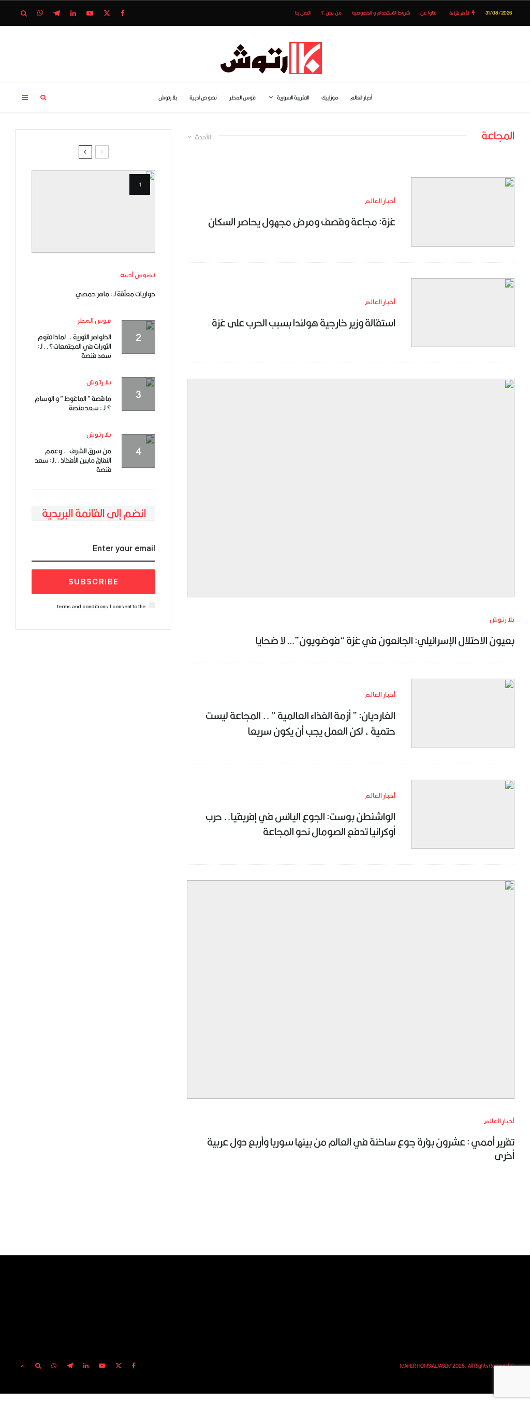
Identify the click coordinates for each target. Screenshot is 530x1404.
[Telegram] (56, 13)
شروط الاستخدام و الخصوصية (381, 12)
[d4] (350, 989)
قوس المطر (242, 97)
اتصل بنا (303, 12)
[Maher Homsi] (93, 211)
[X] (106, 13)
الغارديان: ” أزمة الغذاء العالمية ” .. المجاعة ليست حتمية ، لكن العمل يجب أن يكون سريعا (300, 723)
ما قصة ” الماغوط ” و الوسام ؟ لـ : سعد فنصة (73, 403)
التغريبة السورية (293, 97)
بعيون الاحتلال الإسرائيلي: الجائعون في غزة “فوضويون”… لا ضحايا (385, 640)
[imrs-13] (462, 814)
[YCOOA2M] (350, 488)
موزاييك (329, 97)
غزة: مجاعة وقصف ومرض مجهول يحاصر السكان (301, 221)
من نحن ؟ (331, 12)
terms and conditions (82, 606)
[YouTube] (89, 13)
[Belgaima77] (462, 313)
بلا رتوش (167, 97)
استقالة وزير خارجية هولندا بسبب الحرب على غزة (303, 322)
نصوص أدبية (203, 97)
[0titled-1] (462, 212)
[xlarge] (462, 713)
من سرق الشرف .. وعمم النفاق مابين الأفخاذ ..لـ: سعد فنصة (73, 460)
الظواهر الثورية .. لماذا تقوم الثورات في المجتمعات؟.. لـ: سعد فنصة (74, 346)
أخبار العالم (361, 97)
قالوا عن (428, 12)
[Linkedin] (73, 13)
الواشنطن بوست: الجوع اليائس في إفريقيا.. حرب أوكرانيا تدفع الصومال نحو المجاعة (300, 824)
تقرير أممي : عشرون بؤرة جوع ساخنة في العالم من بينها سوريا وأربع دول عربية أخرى (360, 1149)
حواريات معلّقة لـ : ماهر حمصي (115, 293)
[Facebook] (122, 13)
